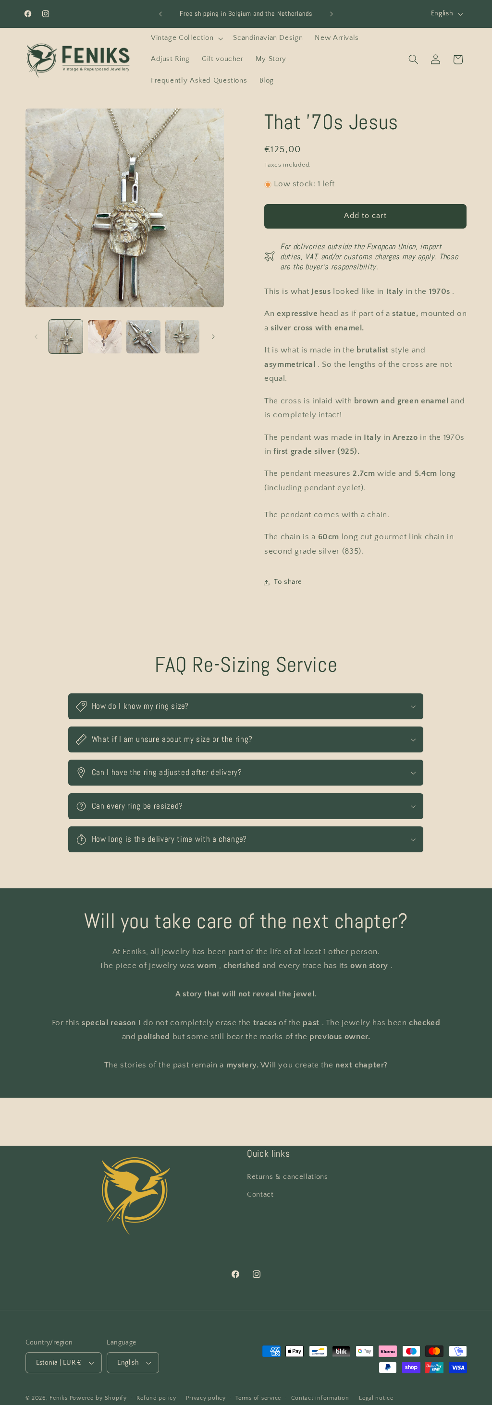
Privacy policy (205, 1398)
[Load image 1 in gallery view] (66, 336)
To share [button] (288, 582)
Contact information (320, 1398)
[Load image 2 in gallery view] (105, 336)
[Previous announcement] (160, 14)
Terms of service (258, 1398)
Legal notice (376, 1398)
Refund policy (156, 1398)
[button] (186, 38)
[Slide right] (213, 336)
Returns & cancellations (287, 1177)
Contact (260, 1195)
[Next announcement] (331, 14)
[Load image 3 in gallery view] (143, 336)
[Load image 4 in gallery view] (182, 336)
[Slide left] (36, 336)
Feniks (58, 1398)
